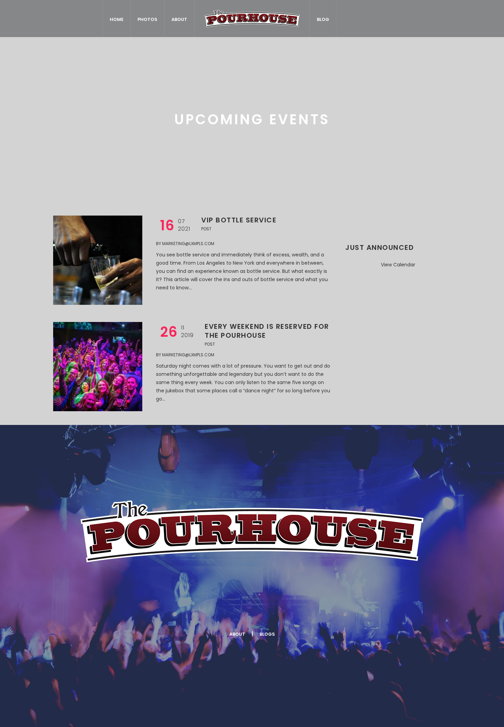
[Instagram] (272, 611)
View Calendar (398, 264)
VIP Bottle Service (238, 220)
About (237, 634)
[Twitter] (231, 611)
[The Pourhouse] (252, 531)
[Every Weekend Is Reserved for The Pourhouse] (97, 366)
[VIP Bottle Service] (97, 260)
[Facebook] (190, 611)
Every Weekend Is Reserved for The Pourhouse (267, 331)
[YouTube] (313, 611)
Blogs (267, 634)
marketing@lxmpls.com (188, 243)
